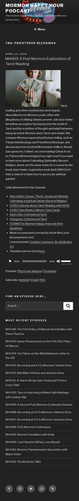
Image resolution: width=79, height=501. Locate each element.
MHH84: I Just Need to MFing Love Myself (33, 442)
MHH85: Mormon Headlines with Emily (30, 434)
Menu (41, 29)
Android (24, 280)
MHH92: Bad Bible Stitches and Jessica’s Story (35, 373)
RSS (42, 280)
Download (50, 271)
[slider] (66, 261)
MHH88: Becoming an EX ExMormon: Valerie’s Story (38, 412)
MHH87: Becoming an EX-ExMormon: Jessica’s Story (39, 419)
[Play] (10, 261)
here (42, 251)
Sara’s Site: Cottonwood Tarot (28, 214)
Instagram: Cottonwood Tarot (28, 219)
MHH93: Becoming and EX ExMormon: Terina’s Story (39, 365)
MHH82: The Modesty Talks (23, 461)
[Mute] (58, 261)
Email (34, 280)
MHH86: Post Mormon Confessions (28, 427)
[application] (39, 261)
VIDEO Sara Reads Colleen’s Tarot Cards (35, 210)
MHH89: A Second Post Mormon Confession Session (39, 404)
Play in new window (29, 271)
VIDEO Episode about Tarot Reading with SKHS (39, 205)
